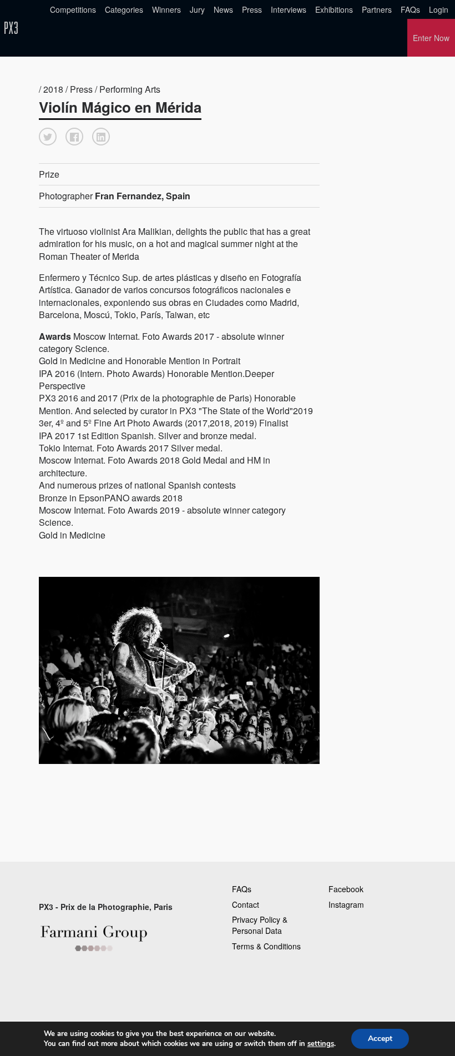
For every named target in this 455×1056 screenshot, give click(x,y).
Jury (197, 9)
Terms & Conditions (266, 946)
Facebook (345, 888)
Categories (124, 9)
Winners (166, 9)
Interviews (288, 9)
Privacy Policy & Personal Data (259, 925)
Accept (380, 1038)
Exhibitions (334, 9)
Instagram (346, 904)
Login (438, 9)
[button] (48, 136)
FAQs (410, 9)
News (223, 9)
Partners (377, 9)
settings (320, 1044)
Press (252, 9)
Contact (245, 904)
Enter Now (431, 37)
